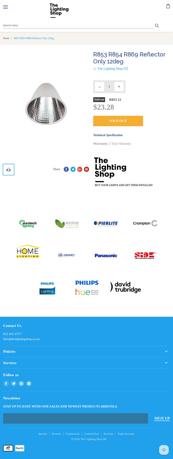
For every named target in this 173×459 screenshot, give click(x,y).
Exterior (56, 433)
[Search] (158, 25)
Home (6, 38)
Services (108, 433)
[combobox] (78, 25)
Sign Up (162, 418)
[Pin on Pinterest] (86, 169)
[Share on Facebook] (66, 169)
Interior (43, 433)
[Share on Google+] (79, 169)
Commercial (73, 433)
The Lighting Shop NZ (112, 68)
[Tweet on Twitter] (73, 169)
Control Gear (91, 433)
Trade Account (126, 433)
